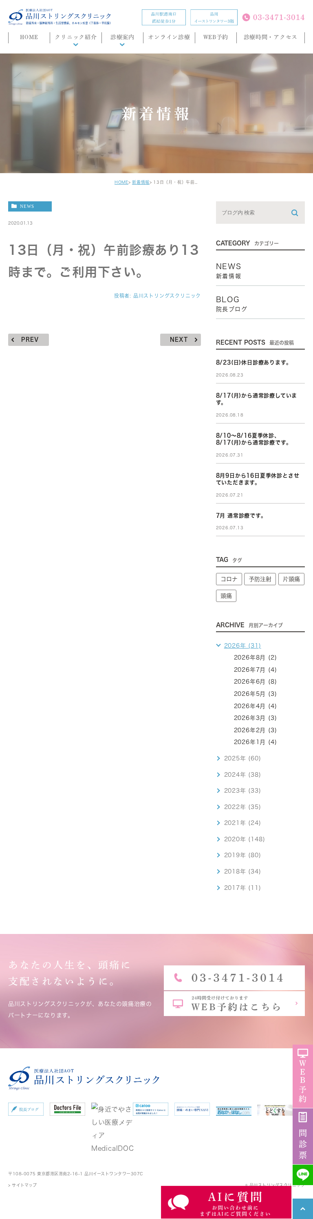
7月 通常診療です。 (241, 515)
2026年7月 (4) (255, 670)
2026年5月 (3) (255, 694)
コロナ (229, 579)
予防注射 (260, 579)
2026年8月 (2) (255, 657)
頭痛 (226, 596)
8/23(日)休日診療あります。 (254, 362)
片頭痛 (291, 579)
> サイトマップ (22, 1185)
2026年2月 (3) (255, 730)
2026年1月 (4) (255, 742)
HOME (121, 182)
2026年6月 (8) (255, 681)
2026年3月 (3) (255, 718)
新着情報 (141, 182)
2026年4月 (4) (255, 706)
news (27, 206)
